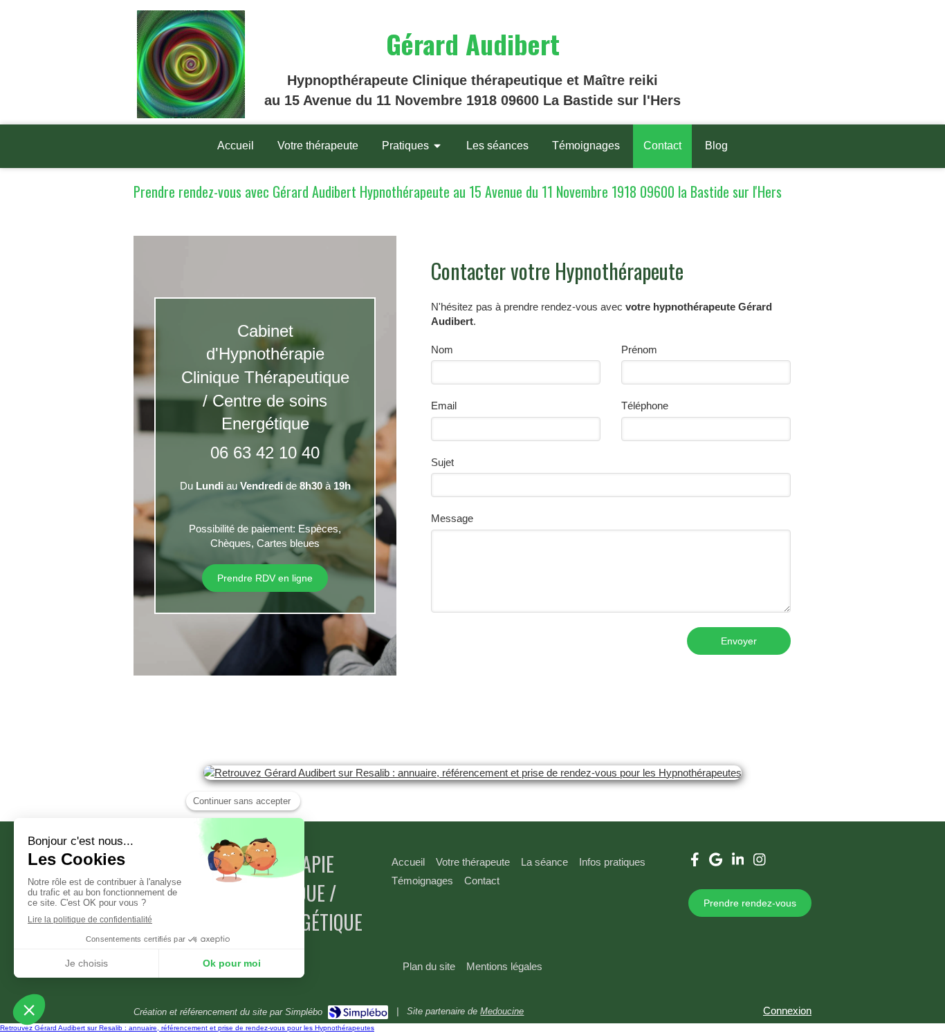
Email (444, 405)
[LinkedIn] (738, 862)
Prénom (639, 349)
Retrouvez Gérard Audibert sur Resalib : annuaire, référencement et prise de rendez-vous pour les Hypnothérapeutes (187, 1028)
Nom (442, 349)
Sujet (442, 462)
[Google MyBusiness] (715, 862)
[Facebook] (694, 862)
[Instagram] (759, 862)
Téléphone (644, 405)
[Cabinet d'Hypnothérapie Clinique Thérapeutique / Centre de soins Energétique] (191, 114)
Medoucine (502, 1011)
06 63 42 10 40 (265, 452)
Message (452, 518)
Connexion (787, 1010)
